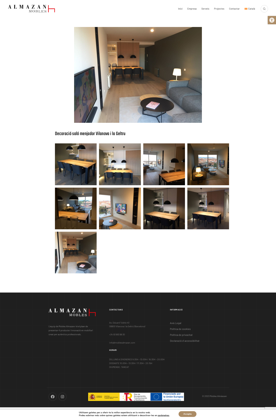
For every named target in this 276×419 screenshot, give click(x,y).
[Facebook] (53, 397)
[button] (272, 20)
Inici (180, 8)
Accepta (187, 413)
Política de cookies (180, 328)
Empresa (192, 8)
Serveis (205, 8)
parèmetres (163, 415)
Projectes (219, 8)
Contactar (234, 8)
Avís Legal (175, 322)
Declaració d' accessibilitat (184, 340)
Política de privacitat (181, 334)
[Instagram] (62, 397)
